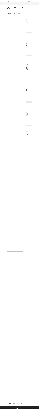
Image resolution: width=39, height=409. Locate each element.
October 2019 (27, 21)
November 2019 (27, 20)
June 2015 (26, 65)
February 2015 (27, 69)
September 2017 (27, 41)
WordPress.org (27, 134)
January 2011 (27, 109)
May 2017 (26, 44)
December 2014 (27, 71)
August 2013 (27, 85)
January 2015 (27, 70)
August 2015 (27, 64)
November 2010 (27, 111)
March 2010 (27, 116)
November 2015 (27, 61)
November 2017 (27, 39)
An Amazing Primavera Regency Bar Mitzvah (28, 3)
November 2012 (27, 94)
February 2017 (27, 47)
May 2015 (26, 66)
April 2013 (26, 89)
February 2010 (27, 117)
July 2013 (26, 86)
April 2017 (26, 45)
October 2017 (27, 40)
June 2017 (26, 43)
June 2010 (26, 115)
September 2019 (27, 22)
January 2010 (27, 118)
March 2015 (27, 68)
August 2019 (27, 23)
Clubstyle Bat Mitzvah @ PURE (21, 403)
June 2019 (26, 25)
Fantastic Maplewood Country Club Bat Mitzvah (10, 403)
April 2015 (26, 67)
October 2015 (27, 62)
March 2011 (27, 107)
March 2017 (27, 46)
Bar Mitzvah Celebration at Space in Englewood (15, 403)
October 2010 (27, 112)
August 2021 (27, 19)
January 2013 (27, 92)
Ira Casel (8, 10)
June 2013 (26, 87)
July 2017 (26, 42)
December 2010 (27, 110)
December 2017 (27, 38)
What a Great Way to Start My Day (28, 12)
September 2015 (27, 63)
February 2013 (27, 91)
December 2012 (27, 93)
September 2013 (27, 84)
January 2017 (27, 48)
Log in (26, 132)
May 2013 (26, 88)
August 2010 (27, 114)
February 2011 (27, 108)
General (12, 10)
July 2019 (26, 24)
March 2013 (27, 90)
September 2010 (27, 113)
